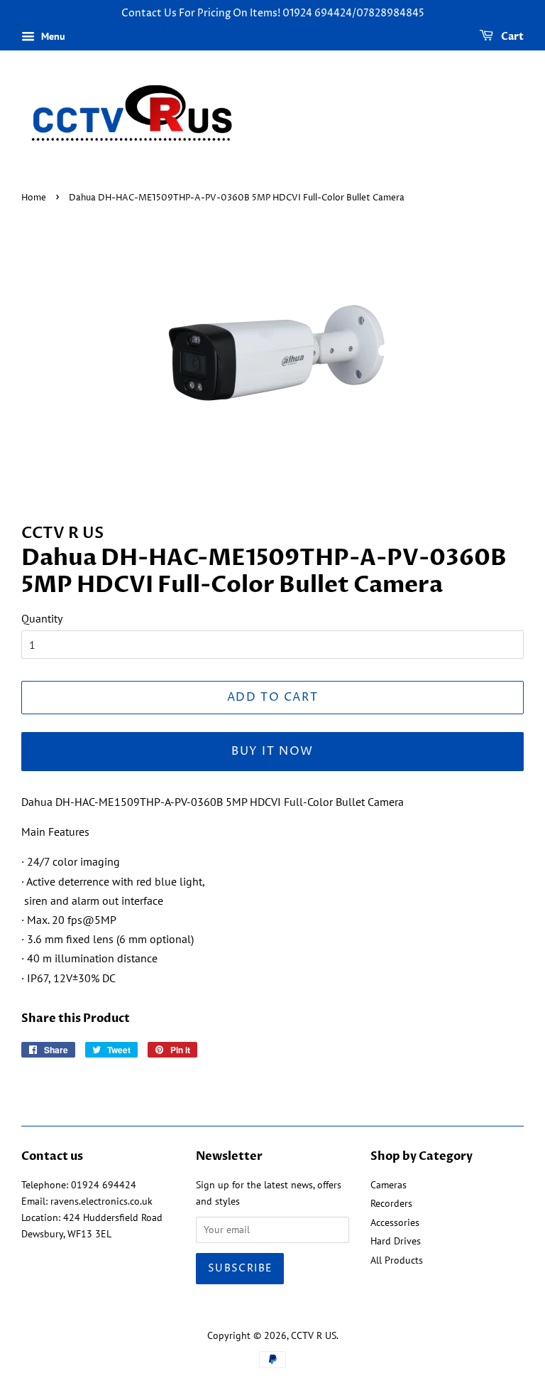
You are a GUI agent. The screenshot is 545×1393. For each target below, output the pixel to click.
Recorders (391, 1203)
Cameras (388, 1184)
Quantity (41, 618)
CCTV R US (313, 1335)
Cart (511, 36)
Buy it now (272, 751)
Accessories (394, 1222)
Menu (51, 36)
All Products (396, 1260)
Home (33, 198)
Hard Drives (395, 1241)
